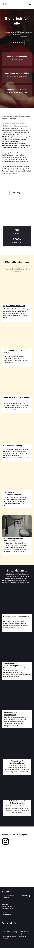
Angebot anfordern (17, 42)
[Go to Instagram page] (5, 841)
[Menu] (30, 4)
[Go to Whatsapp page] (3, 923)
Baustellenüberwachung (12, 446)
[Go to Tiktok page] (11, 923)
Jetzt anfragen (16, 193)
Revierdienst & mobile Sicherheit (16, 397)
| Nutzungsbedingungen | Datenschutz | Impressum (15, 936)
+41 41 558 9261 (7, 906)
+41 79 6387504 (7, 908)
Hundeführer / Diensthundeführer (16, 616)
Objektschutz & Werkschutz (14, 306)
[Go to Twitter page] (15, 923)
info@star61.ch (7, 914)
